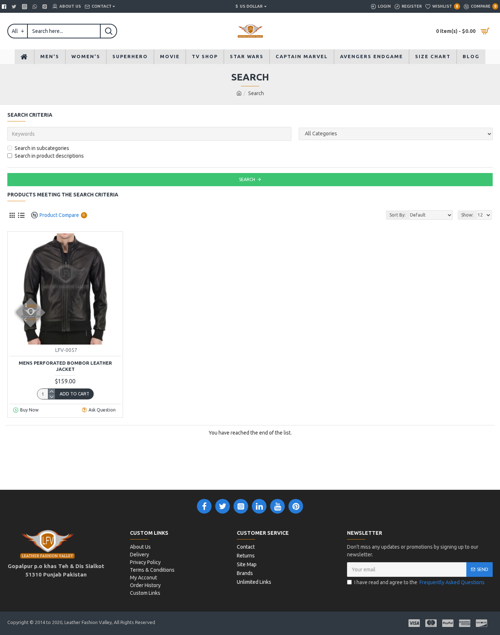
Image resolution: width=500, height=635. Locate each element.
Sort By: (397, 215)
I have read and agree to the (419, 582)
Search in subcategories (42, 148)
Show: (467, 215)
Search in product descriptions (49, 156)
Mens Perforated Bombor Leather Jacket (65, 366)
